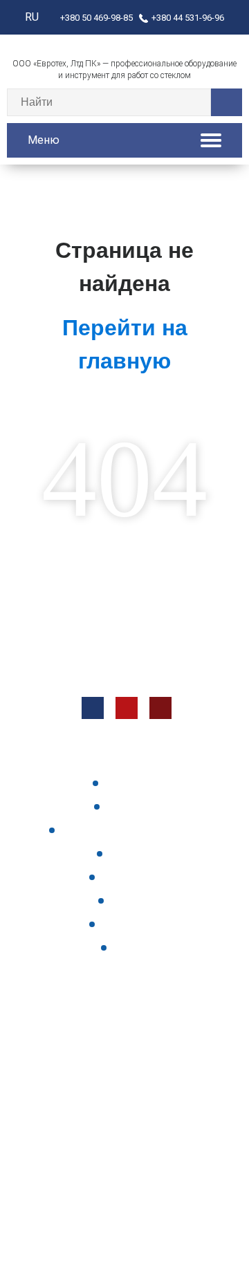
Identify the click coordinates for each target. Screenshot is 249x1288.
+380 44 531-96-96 (187, 17)
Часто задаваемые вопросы (132, 829)
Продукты (132, 782)
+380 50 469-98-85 (96, 17)
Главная (132, 900)
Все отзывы (132, 923)
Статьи (132, 947)
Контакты (132, 806)
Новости (132, 853)
